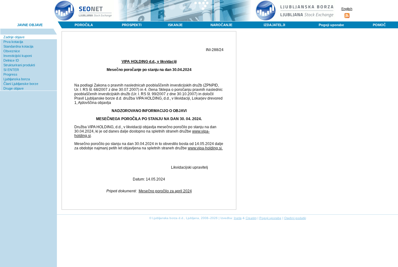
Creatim (251, 218)
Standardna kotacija (18, 46)
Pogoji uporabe (331, 25)
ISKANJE (175, 25)
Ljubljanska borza (16, 79)
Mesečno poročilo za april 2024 (165, 191)
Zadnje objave (14, 37)
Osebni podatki (295, 218)
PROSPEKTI (131, 25)
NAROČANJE (221, 25)
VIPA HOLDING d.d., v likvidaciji (149, 61)
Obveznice (11, 51)
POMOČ (379, 25)
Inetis (238, 218)
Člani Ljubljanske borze (20, 84)
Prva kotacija (13, 42)
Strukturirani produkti (19, 65)
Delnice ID (11, 60)
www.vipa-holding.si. (205, 148)
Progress (10, 74)
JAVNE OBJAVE (30, 25)
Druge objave (13, 88)
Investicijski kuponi (17, 56)
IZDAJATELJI (274, 25)
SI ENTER (11, 70)
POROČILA (84, 25)
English (346, 9)
